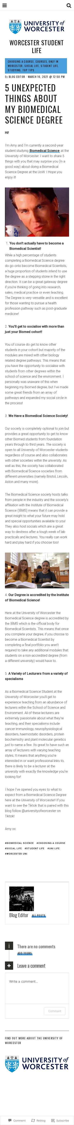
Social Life (31, 66)
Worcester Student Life (36, 46)
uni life (54, 848)
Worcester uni (17, 854)
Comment (54, 1011)
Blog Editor (17, 77)
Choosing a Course (21, 61)
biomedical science (20, 843)
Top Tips (28, 70)
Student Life (49, 66)
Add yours (25, 953)
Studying (14, 70)
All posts (39, 915)
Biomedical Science (44, 151)
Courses (41, 61)
